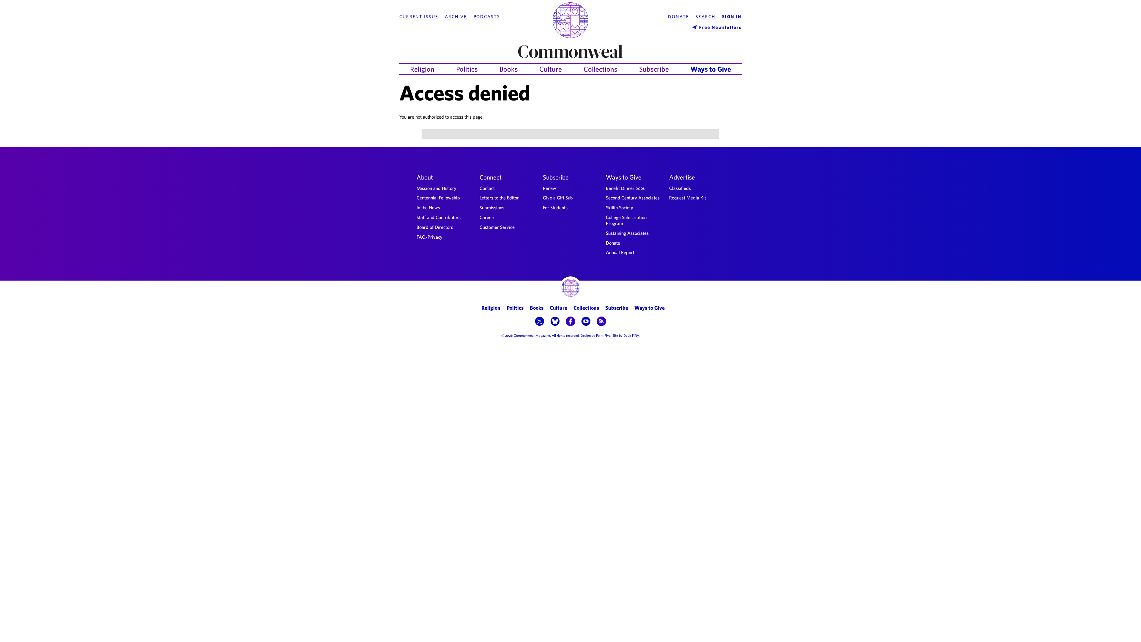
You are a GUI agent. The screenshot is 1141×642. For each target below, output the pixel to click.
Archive (456, 16)
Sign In (732, 16)
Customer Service (497, 227)
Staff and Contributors (439, 217)
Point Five (603, 335)
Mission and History (436, 188)
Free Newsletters (720, 27)
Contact (487, 188)
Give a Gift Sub (558, 197)
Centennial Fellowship (438, 197)
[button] (539, 322)
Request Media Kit (687, 197)
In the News (428, 207)
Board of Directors (435, 227)
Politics (467, 69)
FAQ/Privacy (429, 237)
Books (508, 69)
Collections (600, 69)
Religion (422, 69)
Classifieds (680, 188)
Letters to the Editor (499, 197)
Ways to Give (711, 69)
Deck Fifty (631, 335)
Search (705, 16)
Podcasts (487, 16)
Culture (550, 69)
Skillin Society (619, 207)
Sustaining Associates (627, 233)
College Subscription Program (626, 220)
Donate (678, 16)
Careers (487, 217)
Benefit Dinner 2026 (626, 188)
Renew (549, 188)
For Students (555, 207)
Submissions (492, 207)
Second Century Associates (633, 197)
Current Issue (418, 16)
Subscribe (654, 69)
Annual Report (620, 252)
